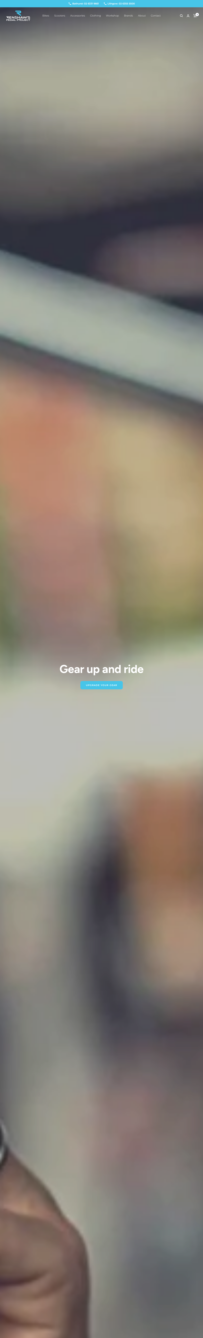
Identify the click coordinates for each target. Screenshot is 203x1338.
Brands (128, 15)
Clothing (95, 15)
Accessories (77, 15)
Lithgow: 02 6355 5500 (121, 3)
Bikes (45, 15)
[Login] (188, 15)
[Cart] (195, 15)
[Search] (181, 15)
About (142, 15)
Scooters (59, 15)
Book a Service (101, 690)
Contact (156, 15)
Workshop (112, 15)
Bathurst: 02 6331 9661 (85, 3)
